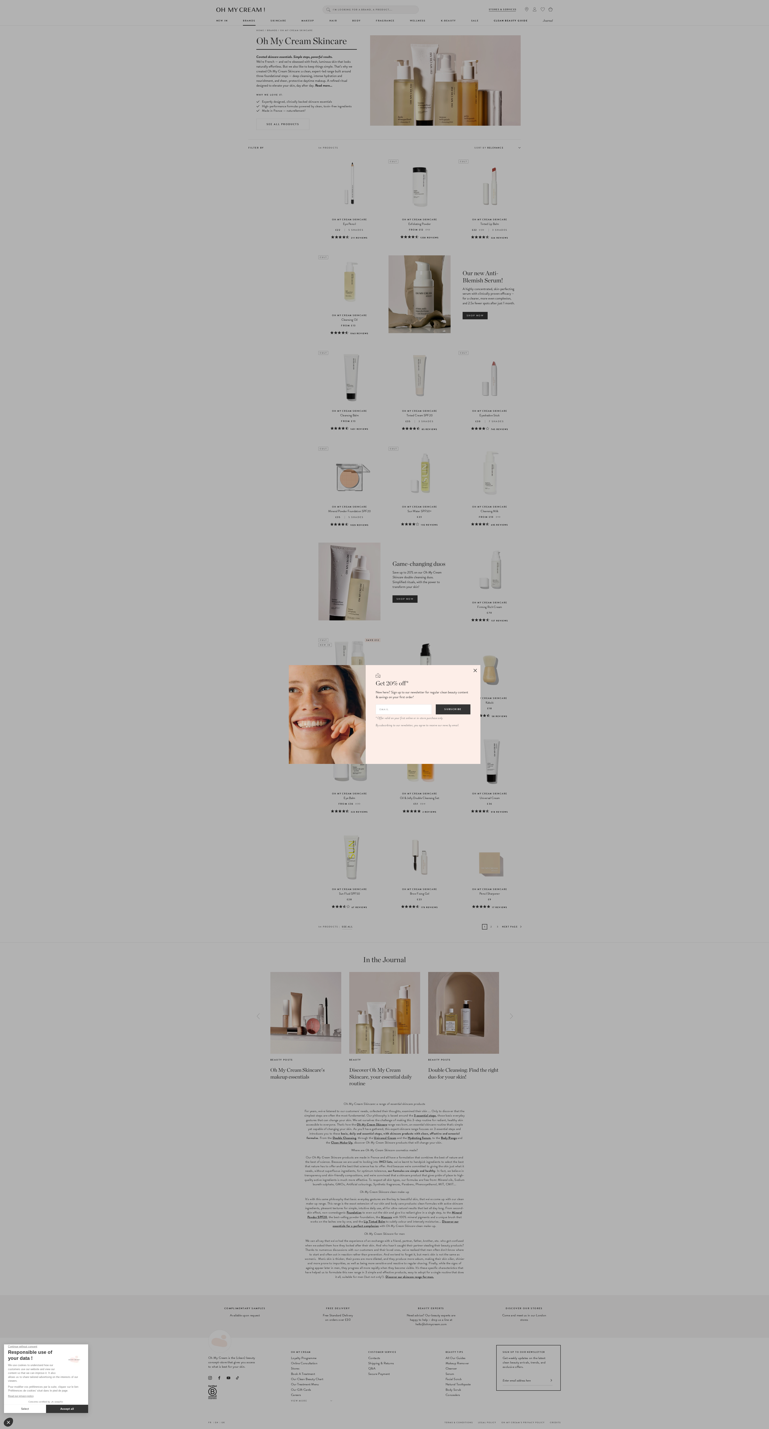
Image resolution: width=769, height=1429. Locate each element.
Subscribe (453, 709)
